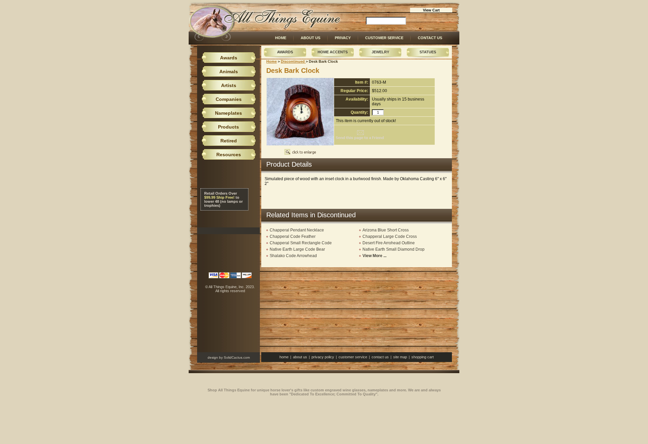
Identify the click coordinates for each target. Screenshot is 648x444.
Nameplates (228, 113)
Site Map (400, 357)
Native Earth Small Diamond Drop (393, 249)
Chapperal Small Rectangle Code (301, 243)
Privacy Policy (323, 357)
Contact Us (430, 38)
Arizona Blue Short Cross (385, 230)
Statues (428, 52)
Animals (228, 71)
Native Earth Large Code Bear (297, 249)
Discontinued (293, 61)
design (213, 357)
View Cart (431, 10)
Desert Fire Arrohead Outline (388, 243)
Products (228, 127)
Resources (228, 154)
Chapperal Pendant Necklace (297, 230)
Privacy (343, 38)
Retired (228, 140)
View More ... (374, 255)
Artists (228, 85)
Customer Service (384, 38)
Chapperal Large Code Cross (389, 236)
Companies (229, 99)
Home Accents (333, 52)
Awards (285, 52)
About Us (310, 38)
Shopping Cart (422, 357)
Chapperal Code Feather (293, 236)
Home (280, 38)
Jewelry (380, 52)
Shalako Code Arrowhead (293, 255)
